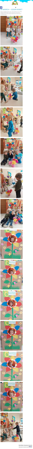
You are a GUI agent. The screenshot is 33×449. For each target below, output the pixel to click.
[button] (15, 7)
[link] (1, 7)
